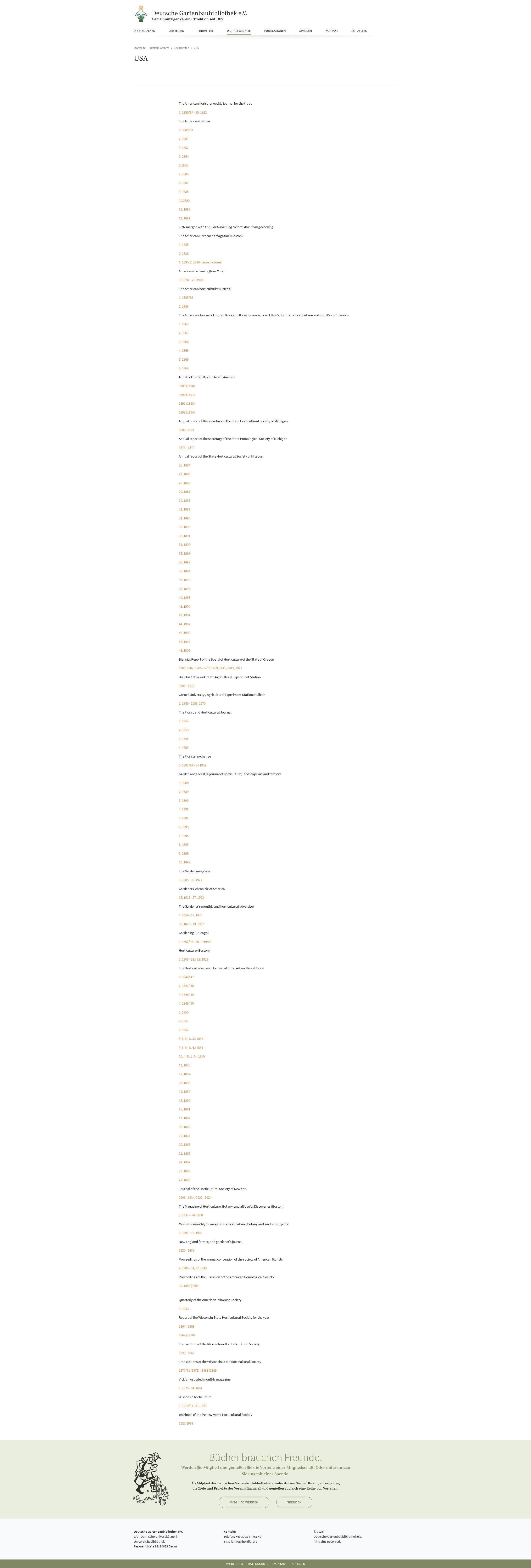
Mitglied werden (244, 1502)
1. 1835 (184, 244)
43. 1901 (184, 615)
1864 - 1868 (186, 1326)
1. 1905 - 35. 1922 (190, 880)
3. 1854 (184, 738)
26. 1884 (184, 465)
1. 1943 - (184, 1308)
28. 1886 (184, 483)
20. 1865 (184, 1144)
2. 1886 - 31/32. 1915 (193, 1268)
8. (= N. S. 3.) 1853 (191, 1038)
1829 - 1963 (186, 1352)
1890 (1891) (187, 394)
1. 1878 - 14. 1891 (190, 1388)
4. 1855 (184, 747)
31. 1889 (184, 509)
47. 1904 (184, 641)
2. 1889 (184, 791)
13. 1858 (184, 1083)
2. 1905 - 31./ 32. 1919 (193, 959)
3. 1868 (184, 341)
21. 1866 (184, 1153)
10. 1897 (184, 862)
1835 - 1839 (186, 1250)
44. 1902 (184, 624)
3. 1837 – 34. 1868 (191, 1215)
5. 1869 (184, 359)
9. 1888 (184, 191)
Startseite (140, 48)
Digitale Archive (159, 48)
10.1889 (184, 200)
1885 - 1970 (186, 685)
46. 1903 (184, 632)
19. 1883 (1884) (189, 1285)
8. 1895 (184, 844)
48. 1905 (184, 650)
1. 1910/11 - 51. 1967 (193, 1405)
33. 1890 (184, 527)
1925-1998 (186, 1423)
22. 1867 (184, 1162)
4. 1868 (184, 350)
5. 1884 (184, 156)
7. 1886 (184, 174)
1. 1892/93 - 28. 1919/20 (195, 941)
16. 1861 (184, 1109)
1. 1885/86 (186, 297)
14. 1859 (184, 1091)
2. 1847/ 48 (186, 985)
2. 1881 (184, 138)
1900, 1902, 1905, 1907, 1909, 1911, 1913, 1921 (210, 668)
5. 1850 (184, 1012)
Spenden (294, 1502)
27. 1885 (184, 474)
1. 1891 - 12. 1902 (190, 1232)
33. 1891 (184, 536)
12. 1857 (184, 1074)
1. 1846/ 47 (186, 977)
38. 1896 (184, 588)
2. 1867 (184, 332)
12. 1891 (184, 218)
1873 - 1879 (186, 447)
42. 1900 (184, 606)
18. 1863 (184, 1127)
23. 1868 (184, 1171)
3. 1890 (184, 800)
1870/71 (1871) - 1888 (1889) (198, 1370)
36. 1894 (184, 571)
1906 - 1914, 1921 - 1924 (195, 1197)
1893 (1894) (187, 412)
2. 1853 (184, 730)
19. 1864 (184, 1135)
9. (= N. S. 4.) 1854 (191, 1047)
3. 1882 (184, 147)
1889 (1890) (187, 385)
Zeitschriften (181, 48)
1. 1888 (184, 783)
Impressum (234, 1564)
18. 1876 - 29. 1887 (191, 924)
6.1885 (183, 165)
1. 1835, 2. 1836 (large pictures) (200, 262)
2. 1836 (184, 253)
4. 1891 (184, 809)
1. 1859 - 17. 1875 (190, 915)
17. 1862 (184, 1118)
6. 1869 (184, 368)
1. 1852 (184, 721)
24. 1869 (184, 1180)
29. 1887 (184, 491)
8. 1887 (184, 183)
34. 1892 (184, 544)
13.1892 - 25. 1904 (191, 280)
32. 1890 (184, 518)
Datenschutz (258, 1564)
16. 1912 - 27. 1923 (191, 897)
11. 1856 (184, 1065)
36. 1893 (184, 562)
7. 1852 (184, 1030)
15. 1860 (184, 1100)
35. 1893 (184, 553)
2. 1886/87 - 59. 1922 (193, 112)
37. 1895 (184, 580)
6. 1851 (184, 1021)
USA (196, 48)
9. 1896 (184, 853)
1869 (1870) (187, 1335)
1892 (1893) (187, 403)
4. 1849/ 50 (186, 1003)
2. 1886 (184, 306)
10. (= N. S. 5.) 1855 (192, 1056)
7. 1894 (184, 836)
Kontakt (280, 1564)
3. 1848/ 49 (186, 994)
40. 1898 (184, 597)
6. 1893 (184, 827)
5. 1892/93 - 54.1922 (192, 765)
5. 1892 (184, 818)
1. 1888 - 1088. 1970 (192, 703)
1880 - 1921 (186, 430)
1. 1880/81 (186, 130)
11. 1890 (184, 209)
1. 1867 (184, 324)
